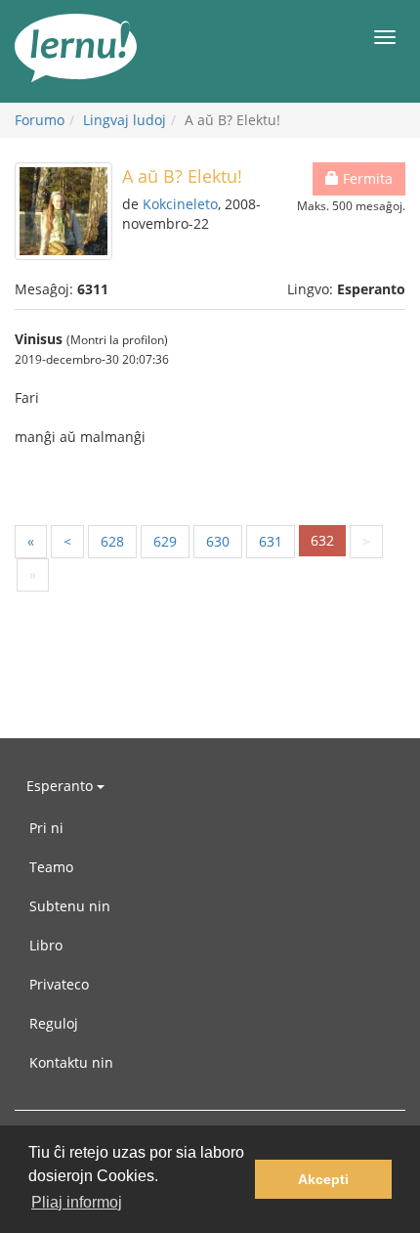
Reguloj (53, 1023)
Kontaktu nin (71, 1062)
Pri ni (46, 827)
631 (270, 541)
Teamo (51, 867)
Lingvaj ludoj (124, 119)
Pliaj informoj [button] (76, 1202)
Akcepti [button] (323, 1179)
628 (112, 541)
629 (165, 541)
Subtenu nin (69, 906)
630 (218, 541)
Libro (46, 945)
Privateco (59, 984)
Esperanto (61, 785)
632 (322, 540)
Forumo (39, 119)
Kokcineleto (180, 204)
